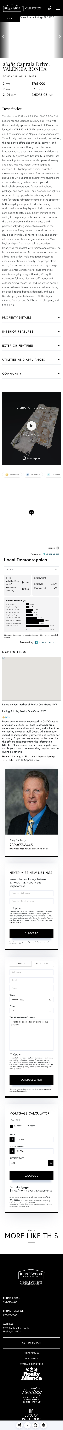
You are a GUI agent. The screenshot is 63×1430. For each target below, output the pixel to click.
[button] (5, 37)
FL (26, 756)
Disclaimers (31, 1358)
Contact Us (20, 964)
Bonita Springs (46, 756)
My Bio (45, 849)
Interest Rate (17, 1158)
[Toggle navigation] (58, 8)
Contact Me (37, 849)
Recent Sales (25, 849)
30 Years (18, 1125)
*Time (12, 1006)
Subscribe (31, 933)
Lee (33, 756)
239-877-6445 (49, 8)
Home (5, 756)
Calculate (31, 1175)
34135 (9, 760)
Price (12, 1134)
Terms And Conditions (31, 1364)
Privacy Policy (15, 922)
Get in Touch (31, 1343)
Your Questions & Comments (23, 1017)
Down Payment (17, 1146)
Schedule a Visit (42, 964)
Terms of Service (17, 1091)
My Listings (14, 849)
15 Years (31, 1125)
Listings (16, 756)
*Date (12, 995)
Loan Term (16, 1120)
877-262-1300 (10, 1315)
